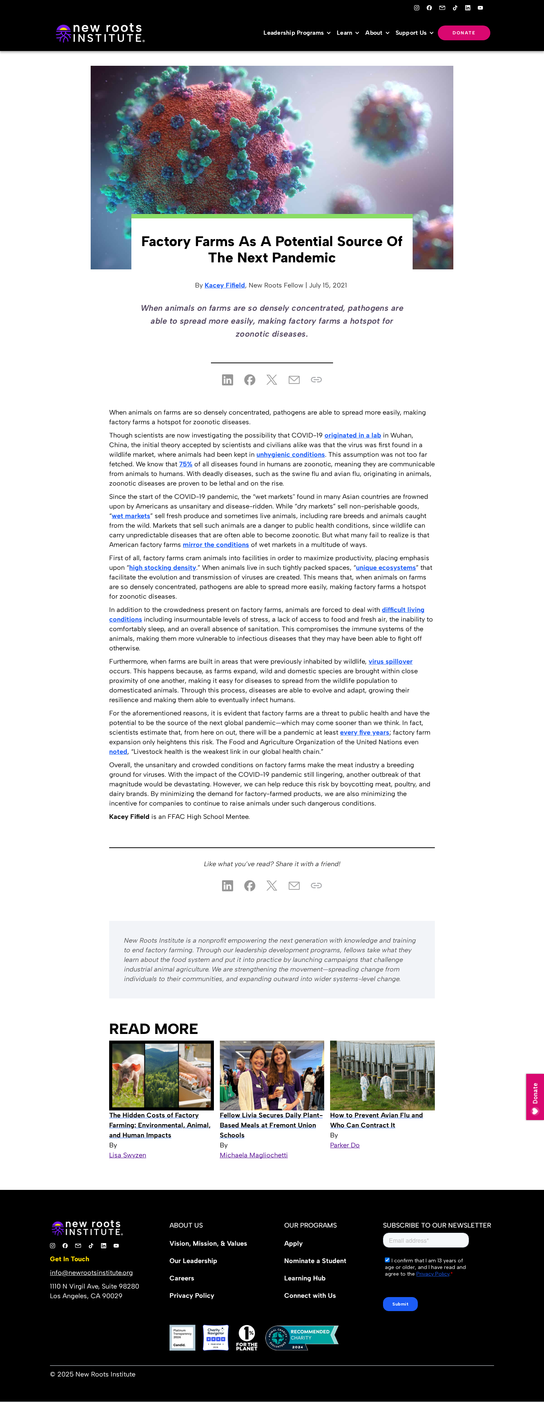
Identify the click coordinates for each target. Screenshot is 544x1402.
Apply (293, 1243)
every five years (364, 732)
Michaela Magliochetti (254, 1155)
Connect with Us (310, 1296)
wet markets (131, 516)
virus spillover (391, 661)
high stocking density (162, 568)
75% (185, 464)
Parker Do (345, 1145)
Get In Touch (69, 1259)
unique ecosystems (386, 568)
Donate (464, 32)
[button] (299, 32)
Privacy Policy (191, 1296)
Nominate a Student (315, 1261)
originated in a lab (353, 435)
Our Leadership (193, 1261)
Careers (181, 1278)
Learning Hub (305, 1278)
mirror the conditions (216, 545)
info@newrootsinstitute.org (91, 1273)
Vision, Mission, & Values (208, 1243)
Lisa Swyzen (127, 1155)
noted (118, 752)
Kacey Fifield (225, 285)
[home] (100, 33)
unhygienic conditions (290, 454)
